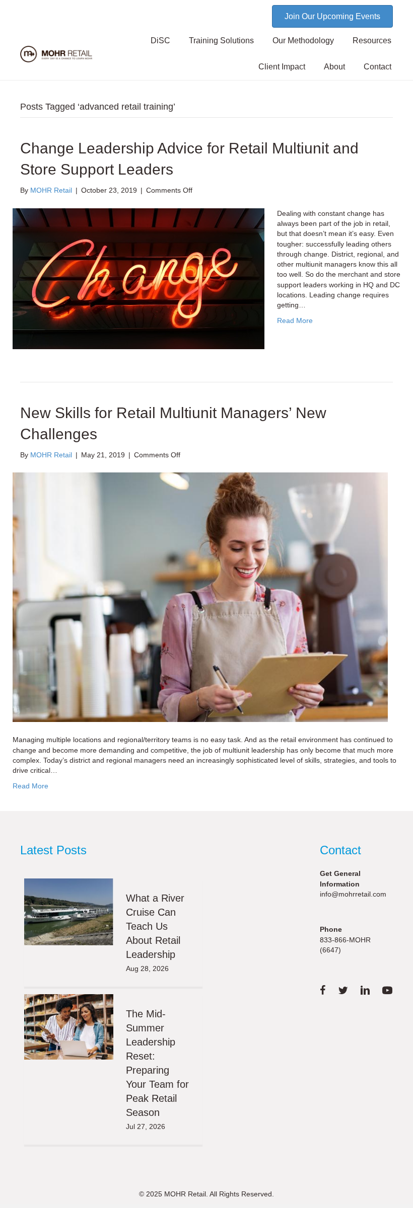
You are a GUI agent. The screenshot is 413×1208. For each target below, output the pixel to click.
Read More (295, 320)
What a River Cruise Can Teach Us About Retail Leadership (155, 926)
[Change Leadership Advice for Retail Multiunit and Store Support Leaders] (138, 278)
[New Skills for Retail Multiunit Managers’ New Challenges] (200, 597)
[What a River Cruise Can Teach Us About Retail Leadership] (68, 912)
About (334, 66)
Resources (372, 40)
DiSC (160, 40)
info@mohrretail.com (353, 894)
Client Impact (281, 66)
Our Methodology (303, 40)
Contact (377, 66)
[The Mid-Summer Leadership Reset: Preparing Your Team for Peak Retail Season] (68, 1027)
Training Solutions (221, 40)
